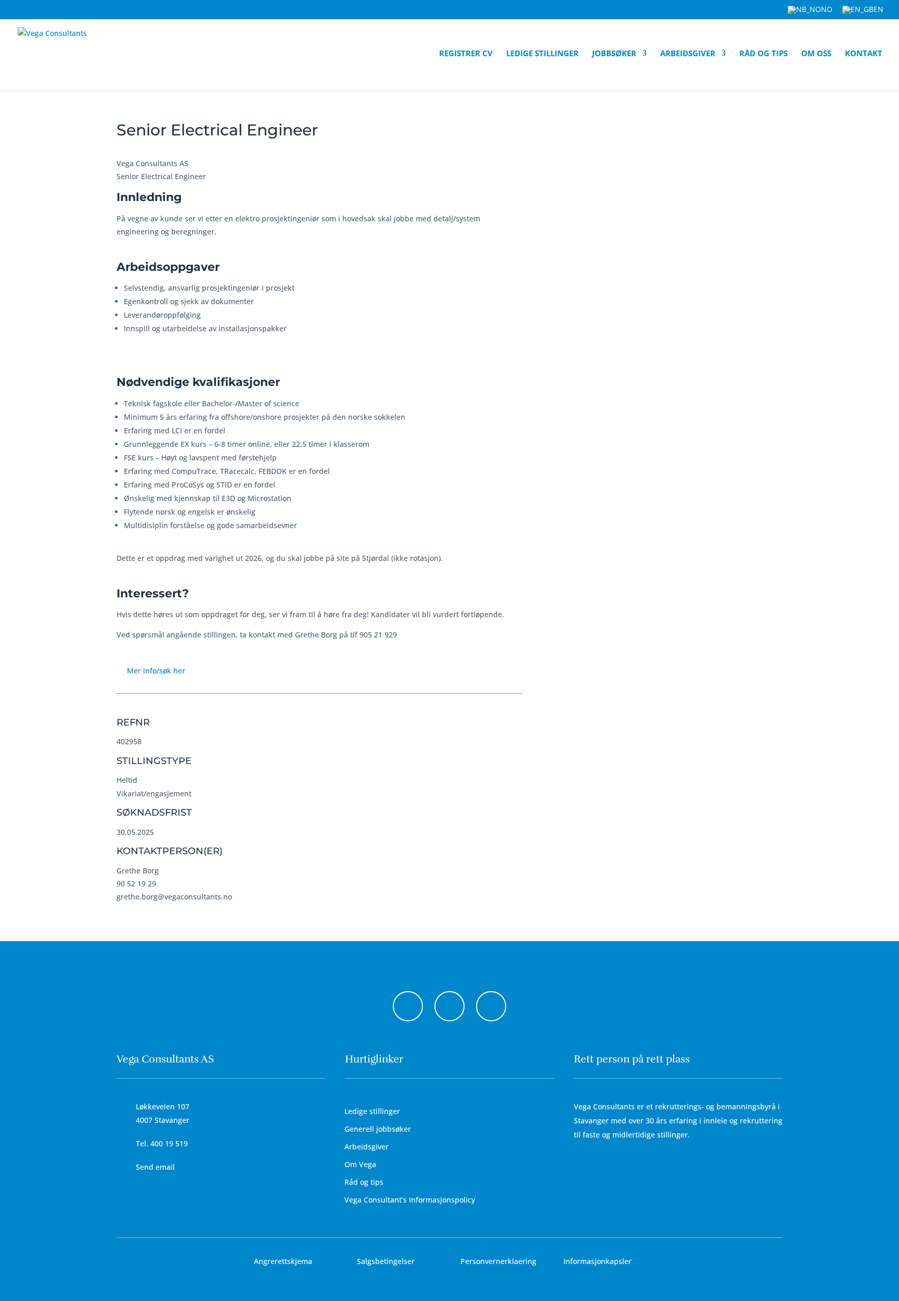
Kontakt (863, 53)
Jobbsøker (614, 53)
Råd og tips (763, 53)
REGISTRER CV (466, 53)
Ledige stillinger (542, 53)
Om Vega (360, 1164)
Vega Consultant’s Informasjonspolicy (409, 1200)
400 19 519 (169, 1143)
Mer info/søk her (156, 670)
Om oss (816, 53)
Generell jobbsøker (377, 1129)
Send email (155, 1167)
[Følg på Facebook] (408, 1006)
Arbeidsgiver (687, 53)
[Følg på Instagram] (449, 1006)
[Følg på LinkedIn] (491, 1006)
